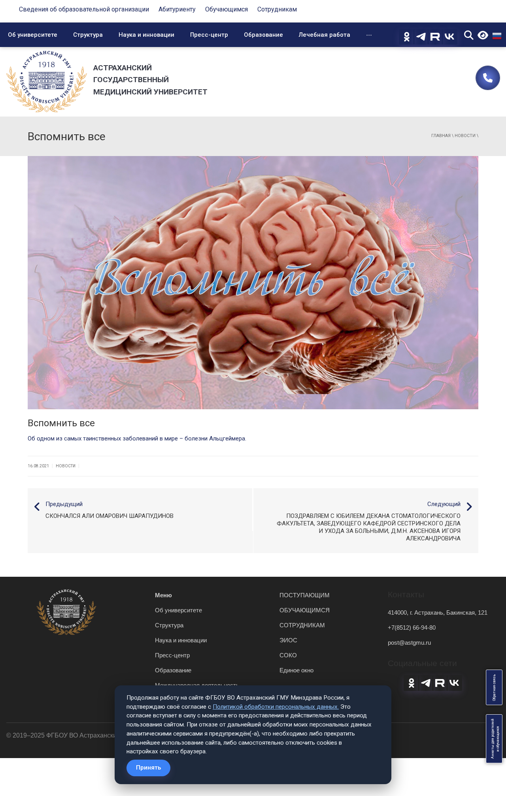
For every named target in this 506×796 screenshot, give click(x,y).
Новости (465, 135)
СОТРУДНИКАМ (302, 625)
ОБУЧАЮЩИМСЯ (304, 610)
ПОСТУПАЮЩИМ (304, 595)
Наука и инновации (146, 34)
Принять (148, 767)
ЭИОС (288, 640)
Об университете (32, 34)
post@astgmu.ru (409, 642)
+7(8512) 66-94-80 (412, 627)
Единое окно (296, 670)
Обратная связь (494, 687)
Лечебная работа (324, 34)
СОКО (288, 655)
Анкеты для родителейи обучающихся (495, 739)
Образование (263, 34)
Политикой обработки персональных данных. (276, 706)
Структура (88, 34)
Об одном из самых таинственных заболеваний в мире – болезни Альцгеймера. (137, 438)
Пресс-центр (209, 34)
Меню (163, 595)
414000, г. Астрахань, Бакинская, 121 (437, 612)
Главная (441, 135)
